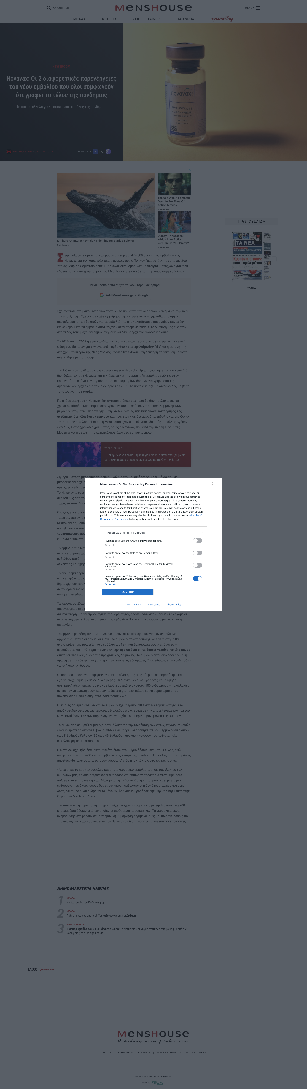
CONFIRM (127, 592)
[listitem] (153, 533)
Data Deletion (133, 604)
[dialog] (153, 544)
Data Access (153, 604)
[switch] (197, 540)
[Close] (215, 484)
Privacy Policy (173, 604)
